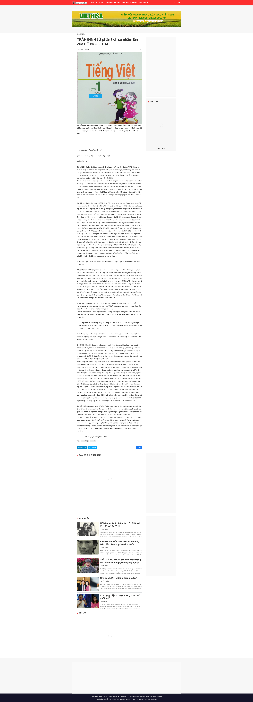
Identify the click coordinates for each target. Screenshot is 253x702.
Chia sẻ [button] (93, 447)
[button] (174, 2)
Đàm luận (133, 2)
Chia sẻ (139, 447)
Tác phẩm (117, 2)
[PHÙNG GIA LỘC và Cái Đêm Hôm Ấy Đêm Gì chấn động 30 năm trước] (88, 547)
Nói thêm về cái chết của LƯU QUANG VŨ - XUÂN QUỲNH (120, 525)
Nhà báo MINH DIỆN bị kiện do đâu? (118, 578)
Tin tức (100, 2)
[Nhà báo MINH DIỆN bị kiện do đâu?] (88, 584)
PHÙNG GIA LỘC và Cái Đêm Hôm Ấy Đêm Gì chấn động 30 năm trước (119, 543)
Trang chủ (93, 2)
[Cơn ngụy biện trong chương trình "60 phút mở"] (88, 601)
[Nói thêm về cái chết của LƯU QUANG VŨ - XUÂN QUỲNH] (88, 529)
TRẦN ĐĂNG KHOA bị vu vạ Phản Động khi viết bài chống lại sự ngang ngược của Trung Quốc (120, 561)
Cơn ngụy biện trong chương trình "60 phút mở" (120, 597)
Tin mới (82, 613)
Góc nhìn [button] (83, 447)
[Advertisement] (161, 67)
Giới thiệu (142, 2)
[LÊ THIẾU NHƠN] (79, 2)
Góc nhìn (125, 2)
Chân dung (109, 2)
